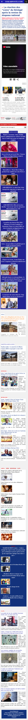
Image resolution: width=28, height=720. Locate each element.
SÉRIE (7, 468)
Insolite (19, 109)
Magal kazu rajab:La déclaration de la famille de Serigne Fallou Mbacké (11, 471)
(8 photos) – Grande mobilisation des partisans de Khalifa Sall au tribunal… (13, 597)
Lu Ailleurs (12, 111)
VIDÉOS (21, 108)
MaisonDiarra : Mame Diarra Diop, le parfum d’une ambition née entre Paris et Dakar (13, 171)
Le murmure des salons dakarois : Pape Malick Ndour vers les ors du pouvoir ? (13, 295)
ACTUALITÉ (4, 102)
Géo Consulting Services (20, 103)
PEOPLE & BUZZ (12, 106)
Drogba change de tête (13, 587)
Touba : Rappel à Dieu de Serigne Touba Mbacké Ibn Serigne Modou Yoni (12, 400)
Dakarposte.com (14, 2)
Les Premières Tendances (22, 105)
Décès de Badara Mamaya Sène (10, 448)
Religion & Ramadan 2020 (8, 103)
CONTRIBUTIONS (11, 108)
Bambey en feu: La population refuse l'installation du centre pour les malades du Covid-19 (13, 519)
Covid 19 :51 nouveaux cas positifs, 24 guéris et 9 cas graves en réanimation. (12, 506)
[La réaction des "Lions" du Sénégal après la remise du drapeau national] (14, 30)
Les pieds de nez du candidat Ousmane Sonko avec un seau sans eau (12, 614)
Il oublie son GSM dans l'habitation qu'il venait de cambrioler (12, 669)
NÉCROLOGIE (12, 109)
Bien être (22, 109)
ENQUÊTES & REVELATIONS (7, 344)
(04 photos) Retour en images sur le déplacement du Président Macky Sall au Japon (13, 575)
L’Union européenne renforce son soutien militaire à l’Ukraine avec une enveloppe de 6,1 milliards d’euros (7, 99)
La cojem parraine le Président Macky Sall (13, 564)
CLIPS (18, 468)
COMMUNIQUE (17, 108)
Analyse (16, 109)
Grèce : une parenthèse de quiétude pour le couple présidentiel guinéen (13, 245)
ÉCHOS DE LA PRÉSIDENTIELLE (12, 105)
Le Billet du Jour (9, 102)
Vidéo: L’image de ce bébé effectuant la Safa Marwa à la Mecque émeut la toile (12, 632)
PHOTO (17, 106)
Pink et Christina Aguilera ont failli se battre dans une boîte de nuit (13, 689)
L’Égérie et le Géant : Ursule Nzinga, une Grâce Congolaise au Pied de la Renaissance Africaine (13, 261)
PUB (9, 111)
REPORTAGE (13, 468)
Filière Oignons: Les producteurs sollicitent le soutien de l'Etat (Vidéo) (13, 531)
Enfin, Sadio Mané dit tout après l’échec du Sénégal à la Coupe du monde (13, 374)
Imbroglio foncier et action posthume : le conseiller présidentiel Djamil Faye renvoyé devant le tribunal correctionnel (13, 279)
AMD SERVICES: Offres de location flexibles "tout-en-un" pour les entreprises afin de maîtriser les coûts (13, 207)
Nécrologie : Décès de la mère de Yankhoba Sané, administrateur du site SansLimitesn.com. (13, 432)
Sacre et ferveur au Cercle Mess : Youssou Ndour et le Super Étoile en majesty (13, 155)
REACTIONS (4, 105)
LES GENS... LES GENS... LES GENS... (18, 102)
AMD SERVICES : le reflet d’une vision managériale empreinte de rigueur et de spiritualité (13, 189)
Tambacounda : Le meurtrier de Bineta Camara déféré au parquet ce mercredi (11, 348)
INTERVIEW (7, 109)
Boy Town (14, 103)
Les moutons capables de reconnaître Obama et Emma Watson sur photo (11, 651)
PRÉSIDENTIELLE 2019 (19, 111)
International (7, 106)
